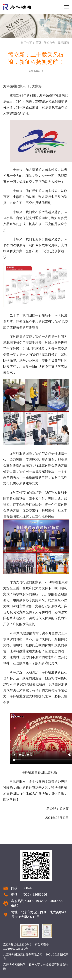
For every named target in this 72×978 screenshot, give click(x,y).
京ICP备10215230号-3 (17, 944)
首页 (38, 42)
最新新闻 (63, 42)
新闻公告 (49, 42)
